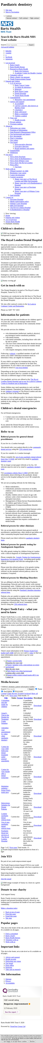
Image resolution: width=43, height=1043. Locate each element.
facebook (9, 57)
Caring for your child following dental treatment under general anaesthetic (5, 754)
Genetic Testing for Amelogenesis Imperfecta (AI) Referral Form (20, 558)
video (31, 653)
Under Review (12, 694)
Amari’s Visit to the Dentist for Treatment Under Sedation (5, 718)
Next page (14, 696)
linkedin (8, 51)
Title (6, 698)
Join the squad (6, 879)
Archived (27, 694)
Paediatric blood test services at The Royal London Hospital (5, 836)
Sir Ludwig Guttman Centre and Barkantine (18, 305)
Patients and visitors (13, 218)
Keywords (19, 691)
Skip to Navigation (12, 12)
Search (3, 45)
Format (20, 698)
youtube (8, 53)
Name (40, 689)
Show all (34, 694)
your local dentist (21, 368)
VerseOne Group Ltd (17, 1026)
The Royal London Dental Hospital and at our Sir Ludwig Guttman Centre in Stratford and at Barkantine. (21, 381)
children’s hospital (12, 391)
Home (8, 215)
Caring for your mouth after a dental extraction (5, 774)
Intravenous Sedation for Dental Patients (5, 806)
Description (8, 691)
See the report (10, 1012)
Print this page (11, 914)
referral (12, 353)
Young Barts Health (13, 222)
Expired (21, 694)
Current (3, 694)
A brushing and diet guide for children (5, 703)
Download (37, 706)
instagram (9, 59)
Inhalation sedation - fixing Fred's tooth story (5, 789)
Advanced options (7, 47)
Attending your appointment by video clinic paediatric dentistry (5, 734)
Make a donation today (9, 908)
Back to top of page (13, 912)
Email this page (11, 916)
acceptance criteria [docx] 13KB (16, 473)
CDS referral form (25, 449)
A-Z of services (11, 220)
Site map (9, 10)
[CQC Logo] (10, 993)
